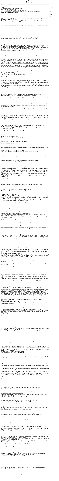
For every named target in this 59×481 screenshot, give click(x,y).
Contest (51, 6)
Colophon (51, 12)
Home (50, 16)
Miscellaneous (51, 7)
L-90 (12, 437)
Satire (50, 8)
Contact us (26, 477)
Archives (3, 4)
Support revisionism (31, 477)
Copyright (51, 13)
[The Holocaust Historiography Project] (29, 1)
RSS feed (51, 11)
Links (50, 15)
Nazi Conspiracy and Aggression (10, 4)
